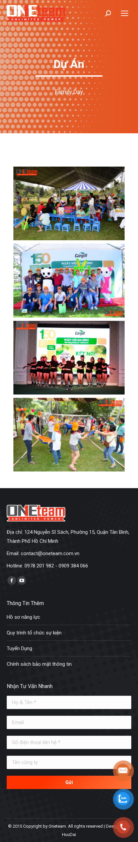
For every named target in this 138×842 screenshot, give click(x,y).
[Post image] (69, 203)
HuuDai (69, 834)
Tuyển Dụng (19, 648)
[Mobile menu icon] (124, 13)
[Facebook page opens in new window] (11, 580)
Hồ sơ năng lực (23, 617)
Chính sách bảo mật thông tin (39, 664)
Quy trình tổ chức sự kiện (34, 633)
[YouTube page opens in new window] (21, 580)
